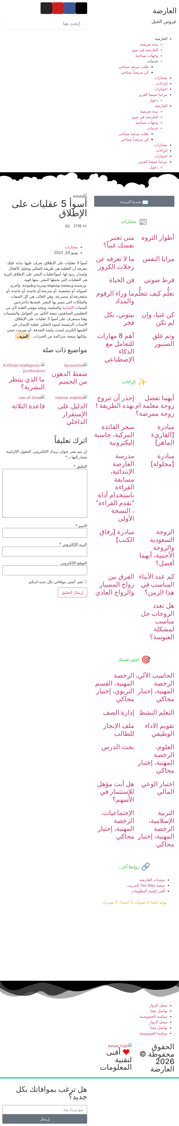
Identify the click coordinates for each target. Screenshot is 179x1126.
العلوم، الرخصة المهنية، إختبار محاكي (156, 758)
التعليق (80, 466)
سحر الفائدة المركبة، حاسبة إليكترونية (114, 434)
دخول (153, 100)
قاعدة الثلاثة (28, 406)
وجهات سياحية (146, 55)
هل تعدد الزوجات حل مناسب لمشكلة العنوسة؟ (157, 621)
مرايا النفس (158, 259)
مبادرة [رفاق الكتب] (117, 536)
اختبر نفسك (128, 659)
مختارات (160, 77)
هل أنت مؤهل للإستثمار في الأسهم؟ (115, 791)
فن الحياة (121, 280)
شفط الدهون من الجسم (69, 377)
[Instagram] (46, 8)
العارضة (165, 10)
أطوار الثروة (157, 237)
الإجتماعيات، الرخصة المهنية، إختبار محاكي (116, 824)
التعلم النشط (156, 712)
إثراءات (161, 83)
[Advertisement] (134, 943)
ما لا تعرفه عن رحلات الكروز (115, 263)
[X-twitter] (81, 8)
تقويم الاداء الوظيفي (159, 729)
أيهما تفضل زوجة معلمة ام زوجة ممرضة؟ (154, 405)
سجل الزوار (158, 1005)
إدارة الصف (118, 712)
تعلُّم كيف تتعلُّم (154, 293)
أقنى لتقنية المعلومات (116, 1060)
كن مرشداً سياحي (135, 72)
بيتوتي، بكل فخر (119, 318)
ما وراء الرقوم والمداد (115, 297)
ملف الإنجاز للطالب (118, 729)
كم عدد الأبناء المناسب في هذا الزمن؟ (156, 584)
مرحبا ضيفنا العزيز (152, 94)
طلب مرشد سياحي (134, 66)
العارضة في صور (144, 49)
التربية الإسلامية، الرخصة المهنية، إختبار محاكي (156, 828)
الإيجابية (68, 307)
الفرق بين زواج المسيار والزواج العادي (114, 584)
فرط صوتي (159, 280)
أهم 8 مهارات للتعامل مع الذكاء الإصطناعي (115, 347)
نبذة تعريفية (149, 44)
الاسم (81, 525)
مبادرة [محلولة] (162, 460)
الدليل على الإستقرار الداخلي (72, 414)
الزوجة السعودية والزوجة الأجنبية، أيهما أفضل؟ (156, 547)
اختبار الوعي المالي (157, 788)
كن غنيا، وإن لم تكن (158, 318)
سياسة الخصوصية (153, 1016)
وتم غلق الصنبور (163, 340)
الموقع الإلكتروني (74, 563)
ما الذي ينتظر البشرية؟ (27, 383)
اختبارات (160, 89)
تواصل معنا (158, 1010)
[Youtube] (58, 8)
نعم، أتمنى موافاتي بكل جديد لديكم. (56, 582)
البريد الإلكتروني (73, 544)
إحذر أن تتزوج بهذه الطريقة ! (115, 402)
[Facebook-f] (70, 8)
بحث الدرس (117, 747)
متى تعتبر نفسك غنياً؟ (118, 241)
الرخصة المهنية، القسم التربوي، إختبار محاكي (114, 687)
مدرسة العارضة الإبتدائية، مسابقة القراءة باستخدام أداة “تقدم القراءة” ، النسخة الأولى (115, 487)
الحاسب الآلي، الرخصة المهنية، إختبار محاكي (154, 687)
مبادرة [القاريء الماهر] (162, 434)
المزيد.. (22, 336)
